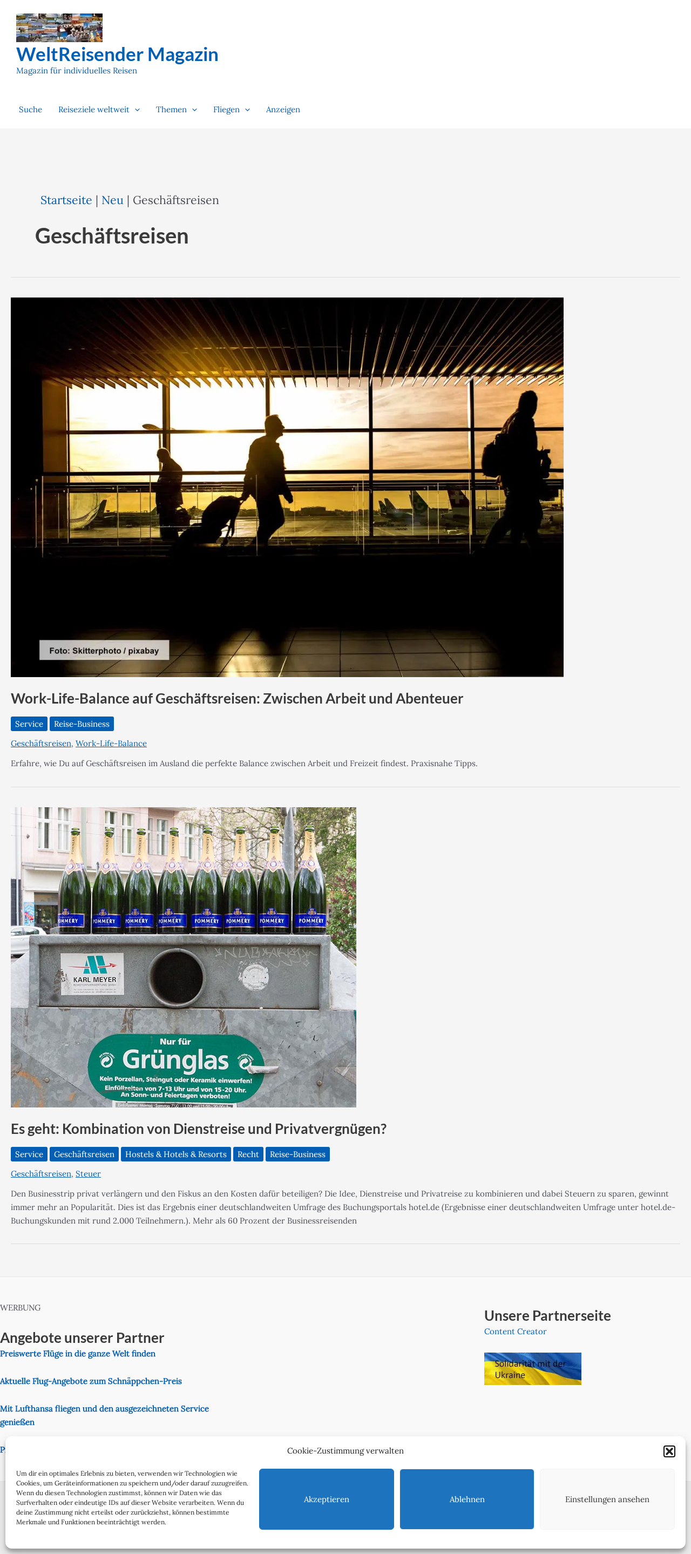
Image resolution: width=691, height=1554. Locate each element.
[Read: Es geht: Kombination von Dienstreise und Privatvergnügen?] (183, 956)
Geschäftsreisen (41, 743)
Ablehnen (467, 1499)
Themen (171, 109)
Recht (248, 1154)
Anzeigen (283, 109)
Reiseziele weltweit (94, 109)
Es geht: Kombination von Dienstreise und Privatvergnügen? (199, 1128)
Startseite (66, 199)
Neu (112, 199)
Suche (30, 109)
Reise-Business (82, 724)
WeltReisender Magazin (117, 53)
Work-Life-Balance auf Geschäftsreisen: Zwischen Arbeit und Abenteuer (237, 698)
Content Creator (515, 1331)
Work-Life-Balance (111, 743)
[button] (669, 1451)
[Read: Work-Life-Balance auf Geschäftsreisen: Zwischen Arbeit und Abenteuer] (287, 487)
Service (29, 724)
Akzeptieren (326, 1499)
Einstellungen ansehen (607, 1499)
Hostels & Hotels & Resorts (176, 1154)
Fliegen (226, 109)
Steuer (88, 1173)
